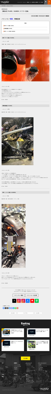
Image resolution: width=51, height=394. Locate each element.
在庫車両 (36, 2)
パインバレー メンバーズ (42, 366)
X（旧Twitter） (30, 377)
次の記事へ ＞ (38, 313)
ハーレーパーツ (19, 2)
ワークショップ (42, 15)
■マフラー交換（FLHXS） (9, 25)
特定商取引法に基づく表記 (30, 370)
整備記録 (47, 15)
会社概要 (39, 364)
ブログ (40, 2)
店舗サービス (29, 2)
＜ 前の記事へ (12, 313)
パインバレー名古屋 (17, 366)
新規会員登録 (28, 364)
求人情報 (25, 358)
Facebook (29, 376)
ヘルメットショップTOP (30, 367)
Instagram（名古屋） (31, 381)
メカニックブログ (10, 5)
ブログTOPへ (25, 313)
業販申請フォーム (29, 371)
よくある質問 (40, 367)
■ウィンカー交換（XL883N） (10, 31)
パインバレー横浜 (34, 15)
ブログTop (3, 5)
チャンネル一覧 (16, 376)
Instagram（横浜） (30, 380)
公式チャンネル (16, 377)
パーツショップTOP (29, 366)
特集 (42, 2)
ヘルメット (25, 2)
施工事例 (33, 2)
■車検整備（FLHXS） (8, 28)
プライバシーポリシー (42, 370)
